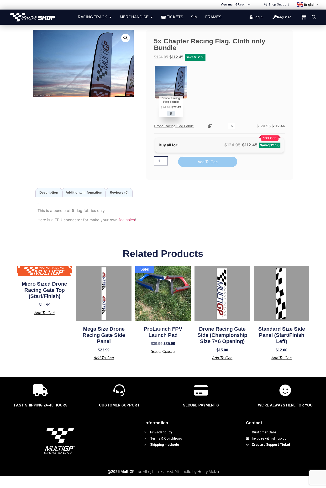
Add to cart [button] (44, 313)
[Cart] (303, 17)
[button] (125, 38)
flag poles (126, 220)
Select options (163, 352)
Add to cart (208, 162)
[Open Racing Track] (110, 17)
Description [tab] (48, 192)
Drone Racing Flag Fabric (174, 126)
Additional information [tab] (84, 192)
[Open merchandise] (152, 17)
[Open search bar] (313, 17)
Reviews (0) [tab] (119, 192)
